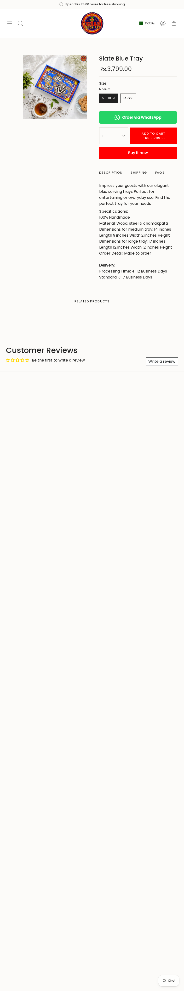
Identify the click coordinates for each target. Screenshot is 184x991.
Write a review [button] (161, 361)
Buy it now (138, 153)
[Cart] (173, 23)
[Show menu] (9, 23)
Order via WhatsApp (141, 117)
